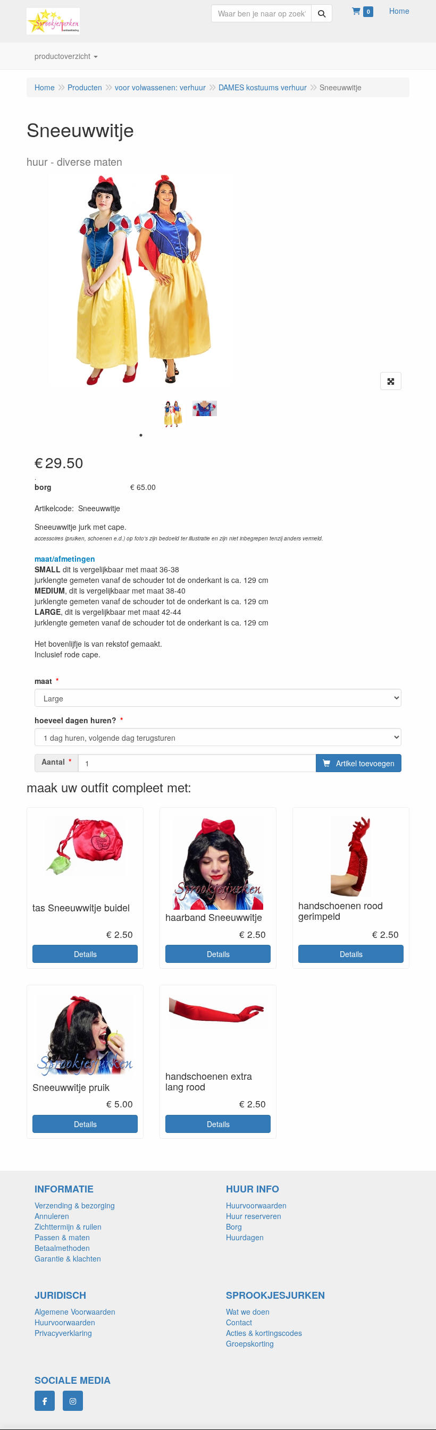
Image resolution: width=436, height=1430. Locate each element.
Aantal (53, 761)
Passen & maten (62, 1237)
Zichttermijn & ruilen (68, 1226)
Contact (239, 1322)
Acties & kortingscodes (264, 1332)
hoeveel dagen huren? (75, 720)
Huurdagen (245, 1237)
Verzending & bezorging (75, 1205)
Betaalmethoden (62, 1247)
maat (43, 680)
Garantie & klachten (68, 1258)
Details (85, 954)
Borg (234, 1226)
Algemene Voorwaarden (75, 1311)
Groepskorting (250, 1343)
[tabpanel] (173, 414)
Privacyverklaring (63, 1332)
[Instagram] (73, 1401)
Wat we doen (248, 1311)
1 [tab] (141, 435)
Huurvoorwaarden (256, 1205)
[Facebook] (45, 1401)
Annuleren (52, 1216)
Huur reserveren (253, 1216)
